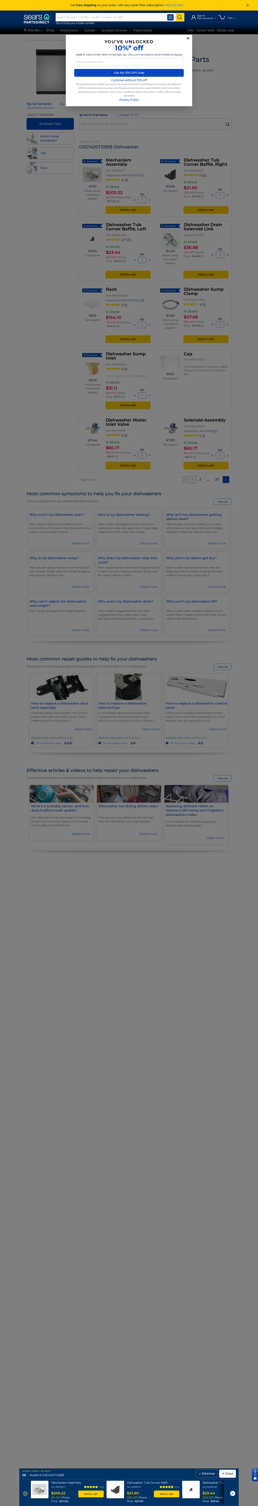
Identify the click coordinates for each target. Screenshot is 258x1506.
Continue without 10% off (129, 80)
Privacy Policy (129, 99)
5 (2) (102, 1487)
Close (227, 1473)
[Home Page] (38, 18)
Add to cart (91, 1493)
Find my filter (174, 5)
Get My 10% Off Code (129, 72)
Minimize (207, 1473)
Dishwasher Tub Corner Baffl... (148, 1482)
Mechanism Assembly (66, 1482)
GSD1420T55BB (53, 1475)
